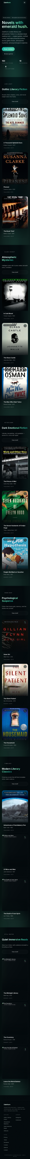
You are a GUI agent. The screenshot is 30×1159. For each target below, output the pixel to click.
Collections (18, 1120)
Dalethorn (7, 2)
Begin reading (8, 49)
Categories (18, 1117)
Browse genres (8, 54)
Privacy (5, 1137)
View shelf (15, 101)
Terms (5, 1139)
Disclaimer (6, 1142)
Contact (6, 1150)
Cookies (6, 1145)
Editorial (6, 1147)
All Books (6, 1130)
